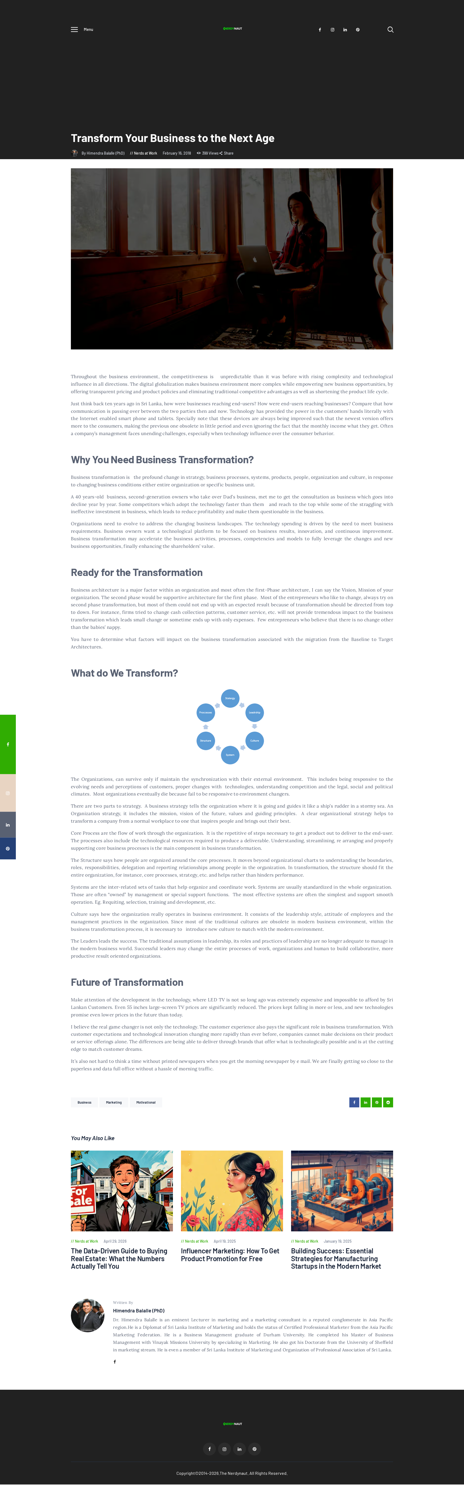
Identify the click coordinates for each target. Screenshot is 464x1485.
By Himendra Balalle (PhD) (103, 153)
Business (84, 1102)
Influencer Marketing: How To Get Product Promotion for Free (230, 1254)
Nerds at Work (145, 153)
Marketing (114, 1102)
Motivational (145, 1102)
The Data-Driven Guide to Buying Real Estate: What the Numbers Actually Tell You (119, 1258)
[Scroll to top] (450, 806)
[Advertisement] (232, 77)
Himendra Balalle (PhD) (138, 1310)
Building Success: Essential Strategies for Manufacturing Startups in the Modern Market (336, 1258)
